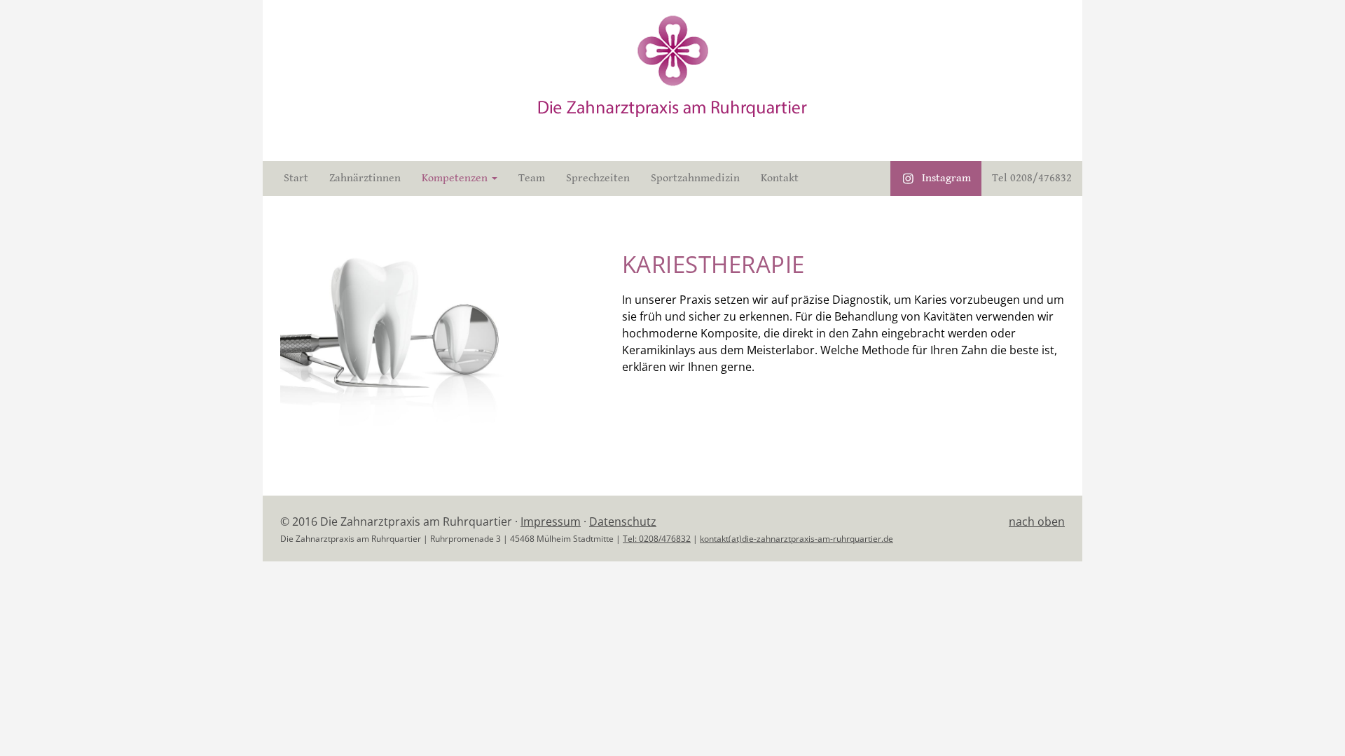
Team (531, 178)
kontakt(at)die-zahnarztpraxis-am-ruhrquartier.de (796, 538)
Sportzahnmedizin (695, 178)
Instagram (946, 178)
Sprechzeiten (598, 178)
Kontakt (780, 178)
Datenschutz (622, 521)
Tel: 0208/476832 (657, 538)
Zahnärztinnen (365, 178)
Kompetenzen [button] (456, 178)
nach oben (1037, 521)
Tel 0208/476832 (1032, 178)
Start (296, 178)
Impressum (550, 521)
